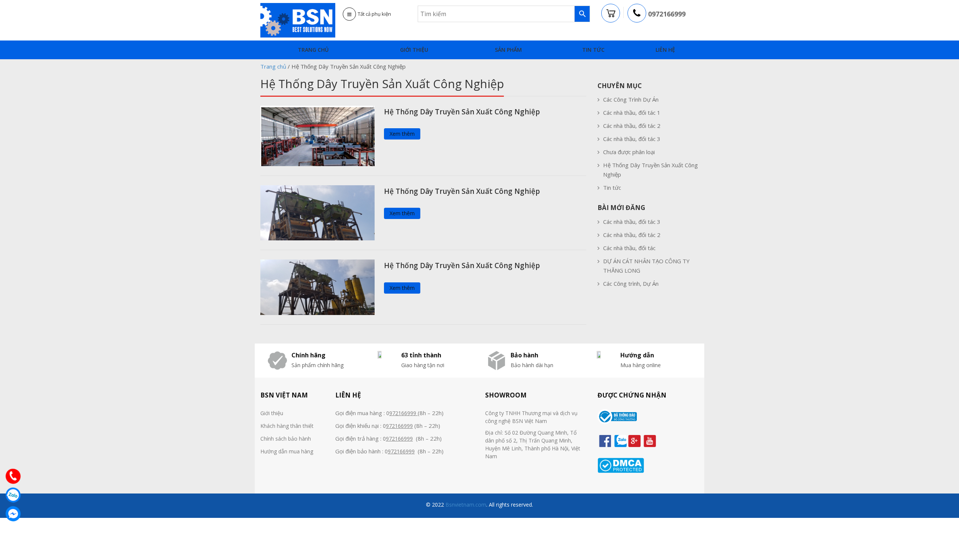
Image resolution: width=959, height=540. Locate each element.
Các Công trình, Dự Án (631, 283)
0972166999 (667, 13)
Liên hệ (665, 49)
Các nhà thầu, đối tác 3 (631, 138)
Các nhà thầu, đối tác (629, 248)
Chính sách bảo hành (285, 438)
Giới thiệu (414, 49)
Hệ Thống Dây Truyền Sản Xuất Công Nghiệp (462, 112)
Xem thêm (402, 133)
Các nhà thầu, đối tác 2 (631, 125)
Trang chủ (313, 49)
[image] (317, 135)
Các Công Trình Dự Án (631, 99)
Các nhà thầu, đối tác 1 (631, 112)
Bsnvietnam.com (465, 504)
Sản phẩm (508, 49)
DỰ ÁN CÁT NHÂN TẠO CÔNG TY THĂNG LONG (646, 265)
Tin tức (593, 49)
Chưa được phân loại (629, 152)
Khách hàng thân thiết (287, 425)
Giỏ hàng (611, 13)
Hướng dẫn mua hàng (286, 451)
